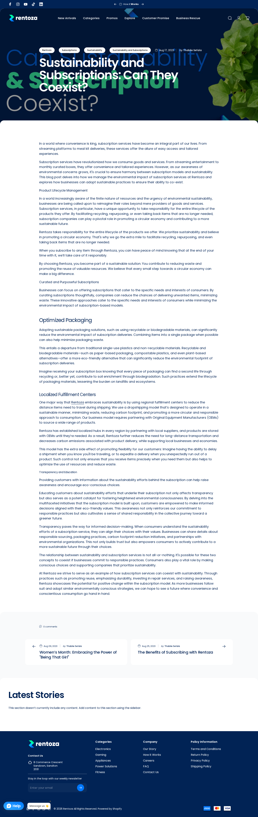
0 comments (50, 626)
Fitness (100, 772)
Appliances (103, 761)
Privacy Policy (200, 761)
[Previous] (115, 4)
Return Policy (200, 755)
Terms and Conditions (206, 749)
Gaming (100, 755)
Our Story (149, 749)
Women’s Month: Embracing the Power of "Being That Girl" (78, 655)
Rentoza (46, 50)
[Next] (142, 4)
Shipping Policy (201, 766)
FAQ (146, 766)
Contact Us (151, 772)
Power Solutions (106, 766)
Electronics (103, 749)
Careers (148, 761)
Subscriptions (69, 50)
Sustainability (94, 50)
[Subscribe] (80, 787)
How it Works (152, 755)
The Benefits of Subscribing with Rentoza (175, 652)
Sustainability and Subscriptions (130, 50)
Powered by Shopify (110, 809)
